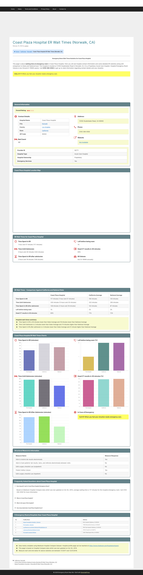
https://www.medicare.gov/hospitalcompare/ (104, 546)
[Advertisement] (71, 24)
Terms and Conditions (31, 9)
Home (13, 9)
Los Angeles (46, 127)
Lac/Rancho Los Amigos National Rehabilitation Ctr (35, 527)
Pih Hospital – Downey (28, 524)
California (23, 51)
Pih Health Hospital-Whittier (29, 532)
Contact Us (62, 9)
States (20, 9)
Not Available (83, 142)
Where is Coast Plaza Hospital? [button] (25, 498)
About (54, 9)
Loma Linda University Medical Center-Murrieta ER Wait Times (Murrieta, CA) (36, 562)
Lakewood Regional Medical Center (31, 530)
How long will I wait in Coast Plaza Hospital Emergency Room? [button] (33, 486)
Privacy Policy (45, 9)
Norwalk (29, 51)
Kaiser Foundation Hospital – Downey (32, 522)
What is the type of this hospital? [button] (25, 503)
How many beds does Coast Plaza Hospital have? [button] (30, 508)
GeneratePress (85, 572)
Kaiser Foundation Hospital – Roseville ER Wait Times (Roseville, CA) (33, 564)
